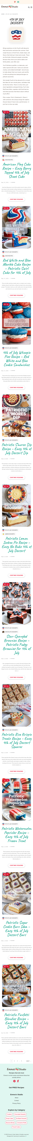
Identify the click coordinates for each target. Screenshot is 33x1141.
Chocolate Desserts (11, 632)
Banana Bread (10, 1122)
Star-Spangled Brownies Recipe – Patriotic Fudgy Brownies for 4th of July (16, 644)
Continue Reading (16, 199)
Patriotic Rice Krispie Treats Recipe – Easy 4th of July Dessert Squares (16, 740)
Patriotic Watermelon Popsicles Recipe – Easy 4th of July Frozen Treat (16, 834)
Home (2, 14)
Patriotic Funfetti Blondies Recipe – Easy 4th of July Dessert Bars (16, 1021)
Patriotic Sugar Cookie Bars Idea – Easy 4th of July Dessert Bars (16, 928)
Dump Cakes (9, 1118)
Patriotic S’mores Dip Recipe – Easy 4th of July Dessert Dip (16, 448)
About (16, 1097)
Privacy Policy (16, 1103)
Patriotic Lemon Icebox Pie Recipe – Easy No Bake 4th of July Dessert (16, 544)
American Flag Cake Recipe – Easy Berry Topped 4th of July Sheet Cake (16, 170)
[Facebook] (18, 1081)
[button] (31, 7)
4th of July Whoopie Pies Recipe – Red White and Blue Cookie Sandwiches (16, 358)
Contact (16, 1100)
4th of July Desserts (11, 156)
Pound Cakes (16, 1127)
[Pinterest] (14, 1081)
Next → (29, 1061)
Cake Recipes (9, 160)
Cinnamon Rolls (21, 1122)
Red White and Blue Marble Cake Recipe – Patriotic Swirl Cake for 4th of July (16, 266)
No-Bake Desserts (21, 1118)
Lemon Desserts (10, 534)
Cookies (9, 1114)
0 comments (13, 182)
